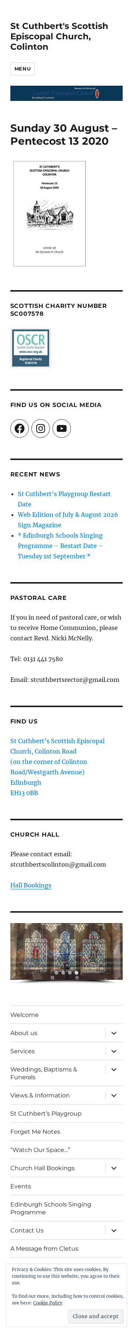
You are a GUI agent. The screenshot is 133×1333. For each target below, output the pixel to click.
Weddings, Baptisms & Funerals (43, 1073)
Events (20, 1186)
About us (23, 1033)
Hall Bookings (30, 885)
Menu (22, 69)
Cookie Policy (47, 1303)
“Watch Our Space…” (40, 1149)
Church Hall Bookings (42, 1168)
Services (22, 1051)
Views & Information (40, 1095)
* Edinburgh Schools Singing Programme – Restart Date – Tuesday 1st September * (60, 546)
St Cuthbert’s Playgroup (46, 1113)
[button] (19, 952)
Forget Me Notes (35, 1131)
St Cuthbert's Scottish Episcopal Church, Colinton (59, 36)
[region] (66, 954)
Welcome (24, 1014)
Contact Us (27, 1230)
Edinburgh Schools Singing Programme (50, 1208)
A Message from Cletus (44, 1248)
